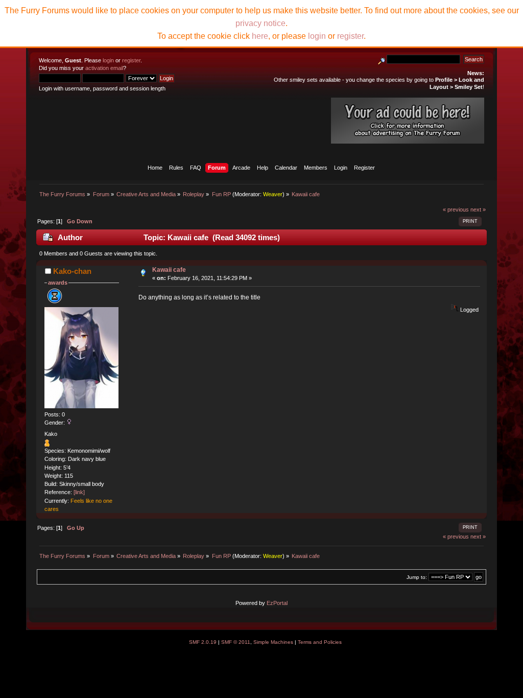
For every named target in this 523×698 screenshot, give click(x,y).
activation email (104, 68)
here (260, 36)
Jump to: (417, 577)
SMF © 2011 (235, 642)
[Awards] (47, 444)
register (131, 60)
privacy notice (260, 23)
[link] (79, 492)
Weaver (272, 194)
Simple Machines (273, 642)
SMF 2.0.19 (203, 642)
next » (478, 209)
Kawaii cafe (169, 269)
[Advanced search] (381, 59)
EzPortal (277, 603)
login (108, 60)
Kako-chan (72, 271)
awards (57, 283)
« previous (456, 209)
